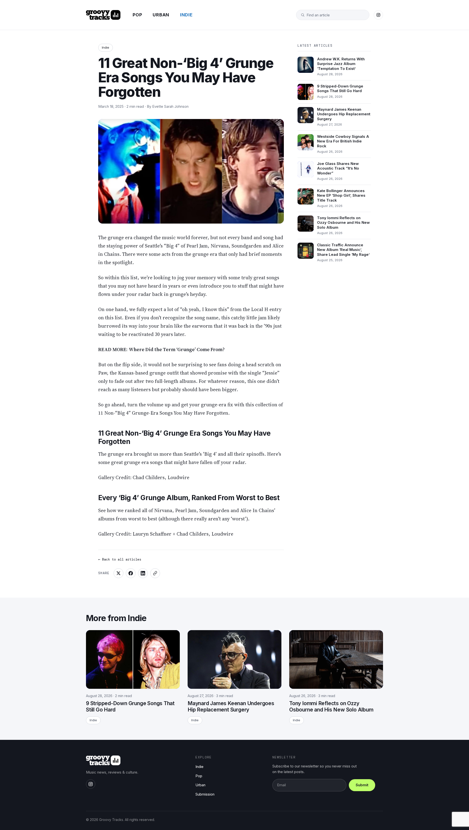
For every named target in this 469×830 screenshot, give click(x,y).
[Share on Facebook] (131, 573)
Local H (259, 309)
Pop (137, 14)
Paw (102, 372)
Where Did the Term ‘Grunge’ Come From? (177, 349)
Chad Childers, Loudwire (161, 477)
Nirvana (220, 245)
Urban (161, 14)
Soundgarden (247, 245)
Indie (186, 14)
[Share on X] (118, 573)
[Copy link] (155, 573)
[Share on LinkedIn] (143, 573)
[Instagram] (378, 15)
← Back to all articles (119, 559)
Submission (204, 794)
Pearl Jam (197, 245)
